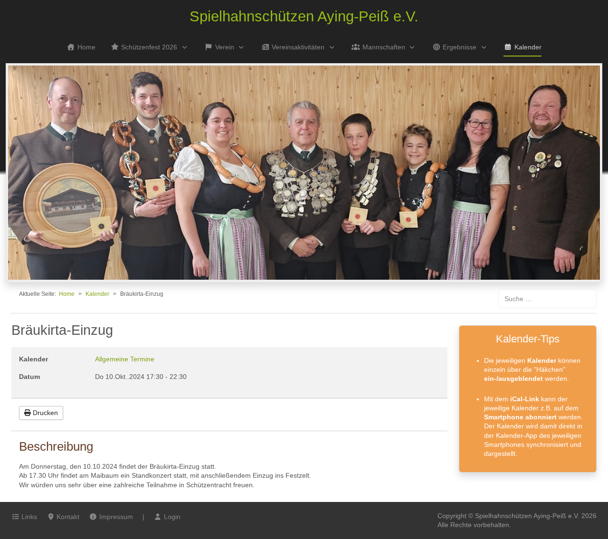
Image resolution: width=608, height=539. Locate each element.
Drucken (44, 412)
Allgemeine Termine (124, 359)
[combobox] (547, 299)
